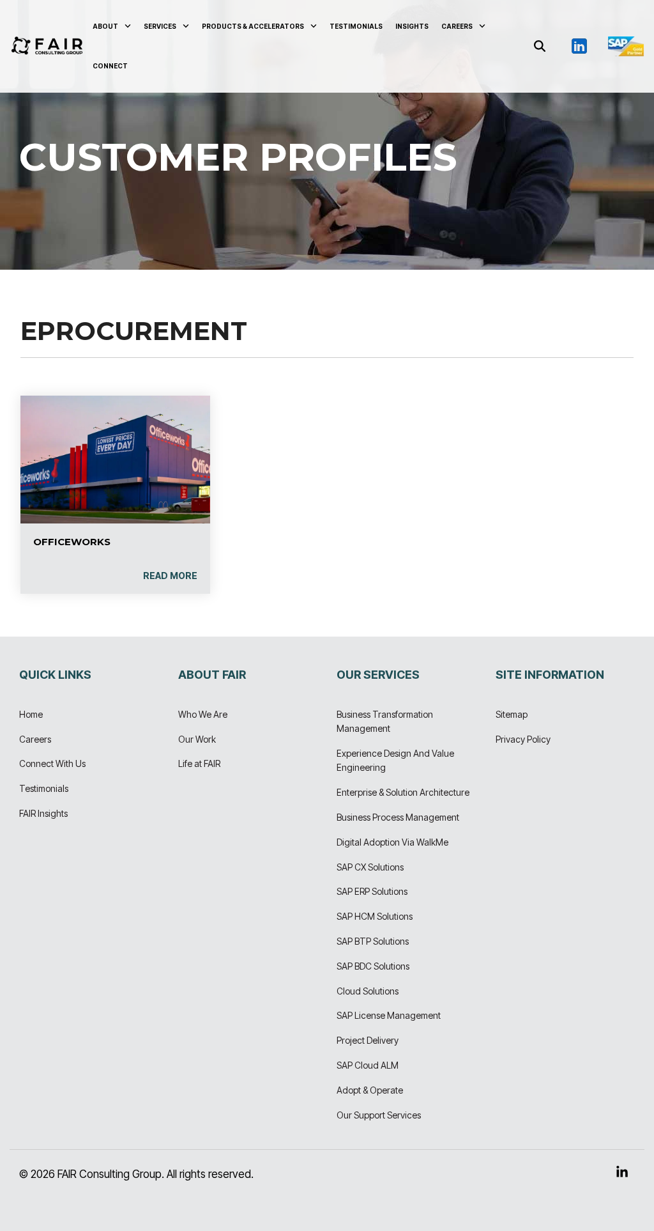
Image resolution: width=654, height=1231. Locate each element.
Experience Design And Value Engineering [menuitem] (396, 760)
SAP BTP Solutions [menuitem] (373, 941)
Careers (457, 26)
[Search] (539, 47)
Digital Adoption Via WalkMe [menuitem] (392, 842)
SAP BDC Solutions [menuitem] (373, 966)
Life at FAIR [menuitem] (199, 763)
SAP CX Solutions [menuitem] (370, 867)
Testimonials (356, 26)
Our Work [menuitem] (197, 739)
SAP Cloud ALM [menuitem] (368, 1065)
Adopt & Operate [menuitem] (370, 1090)
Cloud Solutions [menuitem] (368, 991)
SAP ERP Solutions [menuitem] (372, 891)
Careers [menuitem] (35, 739)
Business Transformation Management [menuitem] (386, 721)
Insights (412, 26)
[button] (579, 46)
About (105, 26)
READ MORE (170, 576)
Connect (110, 66)
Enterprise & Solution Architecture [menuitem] (403, 792)
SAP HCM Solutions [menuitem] (375, 916)
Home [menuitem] (31, 714)
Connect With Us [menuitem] (52, 763)
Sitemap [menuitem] (512, 714)
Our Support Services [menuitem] (379, 1115)
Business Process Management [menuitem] (398, 817)
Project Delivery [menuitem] (368, 1040)
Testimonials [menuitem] (43, 788)
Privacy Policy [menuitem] (523, 739)
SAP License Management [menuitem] (389, 1015)
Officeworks (71, 542)
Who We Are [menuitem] (202, 714)
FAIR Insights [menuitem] (43, 813)
